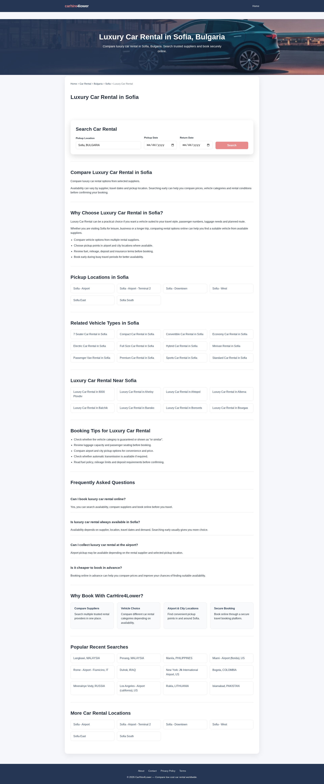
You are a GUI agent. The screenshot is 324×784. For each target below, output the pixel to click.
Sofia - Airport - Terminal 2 (135, 288)
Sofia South (127, 300)
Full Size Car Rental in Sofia (137, 346)
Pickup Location (85, 138)
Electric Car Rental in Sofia (89, 346)
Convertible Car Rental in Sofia (184, 334)
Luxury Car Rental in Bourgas (230, 407)
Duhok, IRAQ (128, 670)
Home (255, 6)
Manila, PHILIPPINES (179, 658)
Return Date (187, 137)
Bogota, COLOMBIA (224, 670)
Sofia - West (219, 288)
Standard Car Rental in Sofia (229, 357)
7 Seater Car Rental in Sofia (90, 334)
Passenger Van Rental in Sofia (91, 357)
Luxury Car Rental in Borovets (184, 407)
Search (231, 145)
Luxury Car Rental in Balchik (90, 407)
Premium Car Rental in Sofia (137, 357)
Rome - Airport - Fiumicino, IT (90, 670)
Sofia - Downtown (176, 288)
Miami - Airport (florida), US (228, 658)
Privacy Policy (168, 770)
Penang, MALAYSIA (132, 658)
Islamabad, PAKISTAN (226, 686)
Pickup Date (151, 137)
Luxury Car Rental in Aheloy (136, 391)
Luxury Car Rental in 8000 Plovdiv (89, 394)
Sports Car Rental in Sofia (181, 357)
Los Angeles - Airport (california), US (132, 688)
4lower (77, 6)
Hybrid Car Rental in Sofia (181, 346)
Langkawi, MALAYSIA (86, 658)
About (141, 770)
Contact (152, 770)
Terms (182, 770)
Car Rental (85, 83)
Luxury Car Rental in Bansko (137, 407)
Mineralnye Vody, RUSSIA (89, 686)
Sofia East (79, 300)
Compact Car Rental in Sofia (137, 334)
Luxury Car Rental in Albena (229, 391)
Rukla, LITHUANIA (177, 686)
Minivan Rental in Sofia (226, 346)
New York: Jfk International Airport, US (182, 672)
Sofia (108, 83)
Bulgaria (98, 83)
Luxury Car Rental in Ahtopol (183, 391)
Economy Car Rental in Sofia (229, 334)
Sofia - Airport (81, 288)
